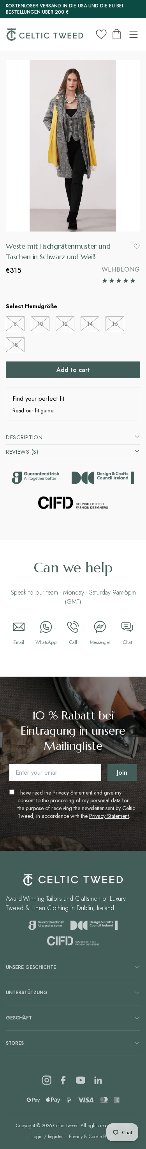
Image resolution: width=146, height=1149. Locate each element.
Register (55, 1136)
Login (37, 1136)
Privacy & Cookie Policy (91, 1136)
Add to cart (73, 369)
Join (122, 772)
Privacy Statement (72, 792)
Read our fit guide (32, 410)
